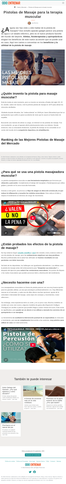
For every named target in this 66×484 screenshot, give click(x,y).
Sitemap (59, 461)
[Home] (14, 7)
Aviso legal (32, 461)
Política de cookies (10, 461)
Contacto (52, 461)
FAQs (47, 461)
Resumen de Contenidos (33, 455)
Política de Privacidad (22, 461)
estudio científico (24, 253)
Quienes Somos (40, 461)
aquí (34, 253)
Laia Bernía (34, 23)
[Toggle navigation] (63, 2)
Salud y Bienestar (22, 7)
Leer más (14, 399)
